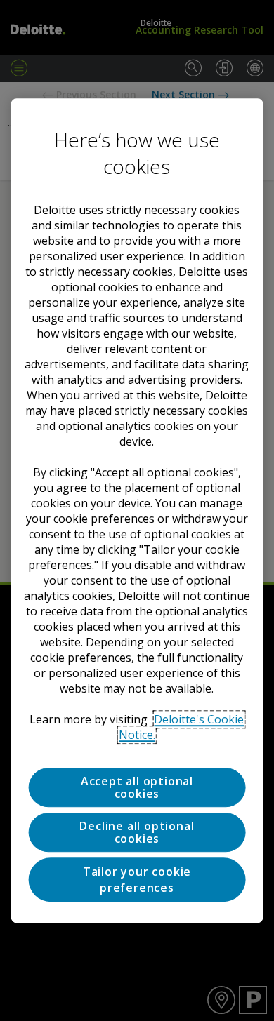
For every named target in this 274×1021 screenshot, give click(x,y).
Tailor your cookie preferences (137, 880)
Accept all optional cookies (137, 787)
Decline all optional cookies (136, 832)
